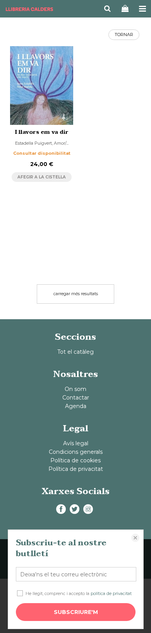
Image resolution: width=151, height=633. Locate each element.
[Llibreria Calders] (29, 10)
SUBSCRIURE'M (76, 612)
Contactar (75, 397)
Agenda (75, 406)
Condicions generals (76, 451)
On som (75, 389)
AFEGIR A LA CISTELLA (41, 177)
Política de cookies (75, 460)
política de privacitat (111, 593)
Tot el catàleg (75, 351)
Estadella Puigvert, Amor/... (42, 143)
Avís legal (75, 443)
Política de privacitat (75, 468)
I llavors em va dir (42, 132)
